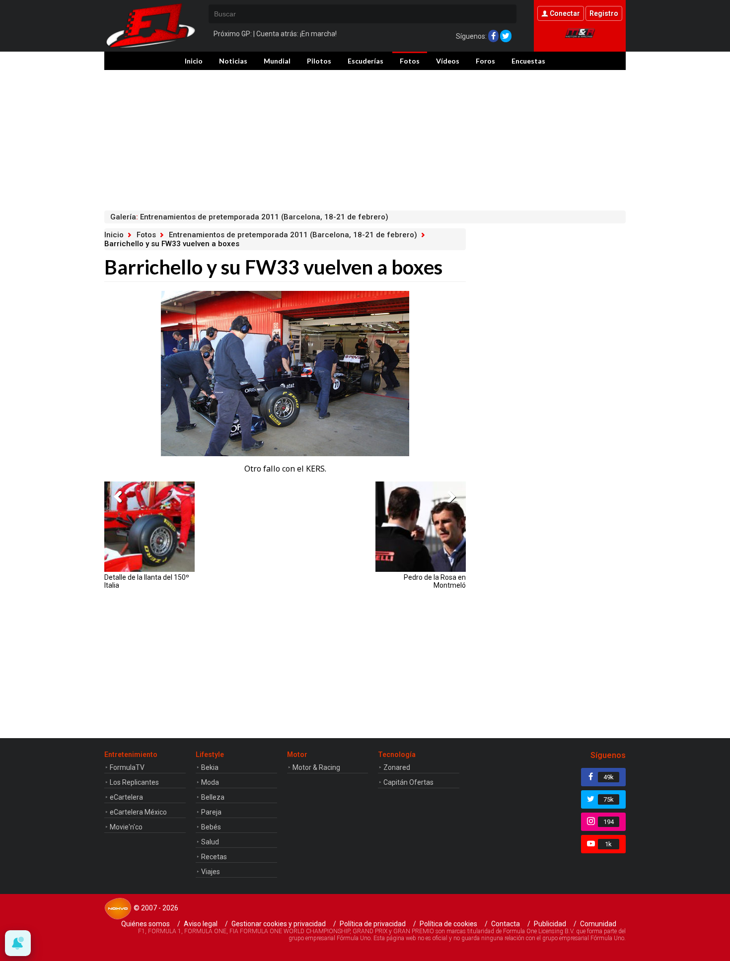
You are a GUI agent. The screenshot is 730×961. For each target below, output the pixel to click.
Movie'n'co (126, 827)
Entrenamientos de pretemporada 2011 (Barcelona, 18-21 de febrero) (293, 234)
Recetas (214, 857)
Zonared (396, 767)
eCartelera (126, 797)
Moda (210, 782)
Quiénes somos (145, 924)
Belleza (212, 797)
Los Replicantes (134, 782)
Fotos (410, 61)
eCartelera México (138, 812)
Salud (210, 842)
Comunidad (598, 924)
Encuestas (528, 61)
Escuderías (365, 61)
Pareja (211, 812)
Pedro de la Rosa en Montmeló (435, 581)
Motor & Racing (316, 767)
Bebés (211, 827)
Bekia (210, 767)
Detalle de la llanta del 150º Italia (146, 581)
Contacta (505, 924)
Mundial (277, 61)
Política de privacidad (373, 924)
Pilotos (319, 61)
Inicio (194, 61)
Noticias (233, 61)
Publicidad (550, 924)
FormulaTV (127, 767)
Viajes (210, 872)
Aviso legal (201, 924)
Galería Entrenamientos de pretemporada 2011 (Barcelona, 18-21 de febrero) (249, 216)
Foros (485, 61)
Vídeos (447, 61)
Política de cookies (448, 924)
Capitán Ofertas (408, 782)
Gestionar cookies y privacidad (278, 924)
